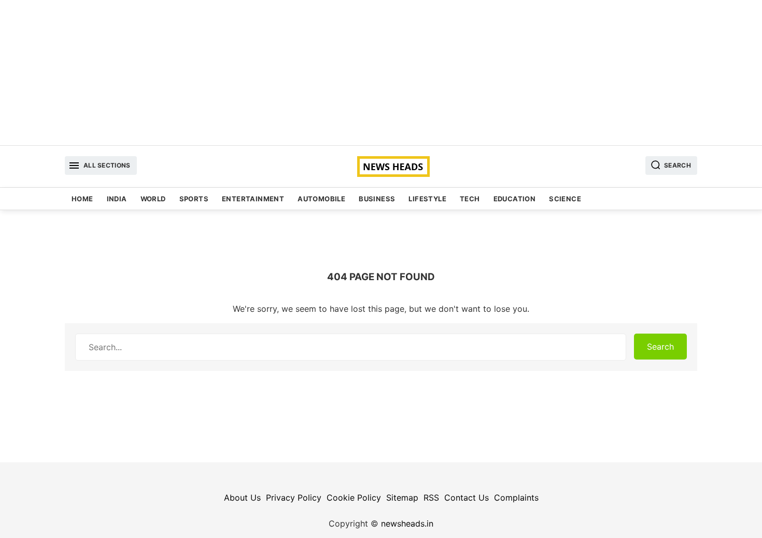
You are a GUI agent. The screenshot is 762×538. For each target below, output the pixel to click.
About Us (242, 497)
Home (82, 199)
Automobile (321, 199)
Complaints (516, 497)
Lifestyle (427, 199)
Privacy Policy (293, 497)
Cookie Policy (354, 497)
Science (565, 199)
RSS (431, 497)
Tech (470, 199)
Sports (193, 199)
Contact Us (466, 497)
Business (377, 199)
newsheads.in (407, 523)
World (153, 199)
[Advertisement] (381, 72)
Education (514, 199)
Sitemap (402, 497)
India (117, 199)
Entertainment (253, 199)
